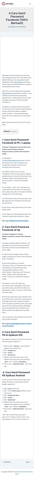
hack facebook (18, 82)
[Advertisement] (17, 57)
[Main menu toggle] (30, 4)
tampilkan (14, 131)
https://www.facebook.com (13, 160)
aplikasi (10, 388)
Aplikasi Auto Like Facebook (19, 221)
